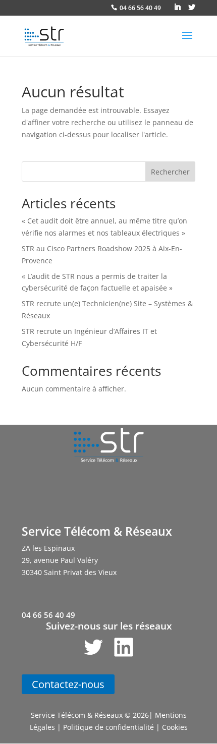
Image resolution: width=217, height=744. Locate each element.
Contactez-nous (68, 684)
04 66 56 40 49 (140, 8)
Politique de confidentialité (108, 727)
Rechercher (170, 172)
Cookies (175, 727)
